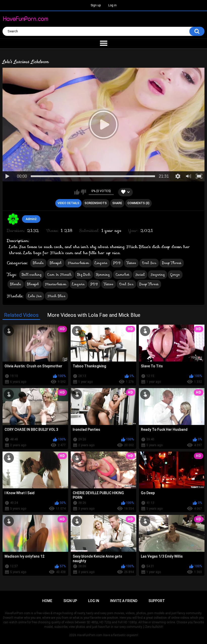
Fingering (157, 274)
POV (117, 262)
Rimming (103, 274)
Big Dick (83, 274)
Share (117, 203)
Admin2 (31, 219)
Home (47, 601)
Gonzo (175, 274)
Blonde (38, 262)
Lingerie (101, 262)
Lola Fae (35, 296)
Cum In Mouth (59, 274)
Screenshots (96, 203)
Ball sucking (32, 274)
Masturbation (78, 262)
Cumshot (123, 274)
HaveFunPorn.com (89, 635)
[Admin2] (13, 219)
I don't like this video (83, 192)
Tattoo (131, 262)
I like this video (77, 192)
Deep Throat (171, 262)
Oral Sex (149, 262)
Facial (140, 274)
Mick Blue (56, 296)
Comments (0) (138, 203)
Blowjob (56, 262)
